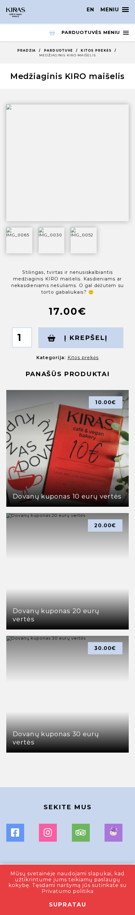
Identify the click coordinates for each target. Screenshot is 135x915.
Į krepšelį (85, 338)
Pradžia (26, 50)
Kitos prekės (96, 50)
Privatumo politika (68, 891)
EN (90, 10)
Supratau (67, 904)
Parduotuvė (58, 50)
